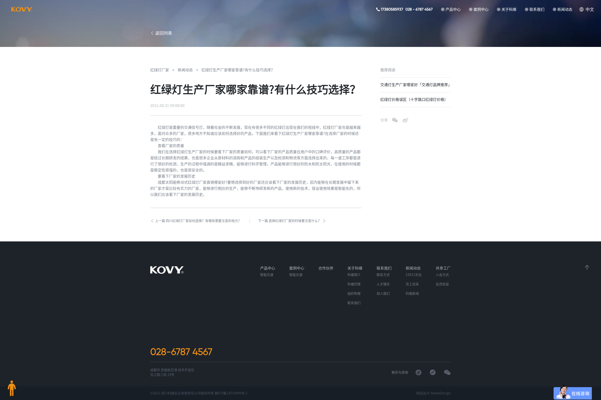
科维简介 (354, 274)
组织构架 (354, 293)
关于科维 (508, 9)
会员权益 (442, 284)
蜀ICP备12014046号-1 (231, 393)
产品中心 (453, 9)
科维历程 (354, 284)
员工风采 (412, 284)
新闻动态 (564, 9)
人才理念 (383, 284)
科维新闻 (412, 293)
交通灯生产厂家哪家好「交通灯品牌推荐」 (415, 85)
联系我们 (536, 9)
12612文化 (414, 274)
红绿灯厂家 (159, 70)
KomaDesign (441, 393)
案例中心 (481, 9)
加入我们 (383, 293)
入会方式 (442, 274)
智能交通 (266, 274)
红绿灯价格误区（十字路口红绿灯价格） (414, 99)
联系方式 (383, 274)
